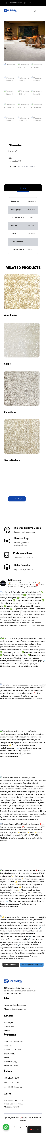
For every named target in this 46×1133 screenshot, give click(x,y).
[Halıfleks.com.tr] (10, 10)
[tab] (23, 188)
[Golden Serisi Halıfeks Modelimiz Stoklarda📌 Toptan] (23, 845)
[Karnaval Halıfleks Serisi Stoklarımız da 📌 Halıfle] (23, 891)
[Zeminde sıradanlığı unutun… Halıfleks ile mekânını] (23, 752)
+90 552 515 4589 (11, 1082)
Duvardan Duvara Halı (26, 166)
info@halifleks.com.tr (33, 3)
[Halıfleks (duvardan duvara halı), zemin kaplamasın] (23, 798)
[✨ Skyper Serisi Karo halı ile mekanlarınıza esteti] (23, 938)
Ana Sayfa (14, 137)
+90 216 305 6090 (15, 3)
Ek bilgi (23, 188)
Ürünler (26, 137)
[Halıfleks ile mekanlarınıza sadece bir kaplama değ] (23, 706)
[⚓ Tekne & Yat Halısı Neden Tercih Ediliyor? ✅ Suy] (23, 613)
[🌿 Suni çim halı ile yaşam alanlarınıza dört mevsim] (23, 659)
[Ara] (36, 11)
